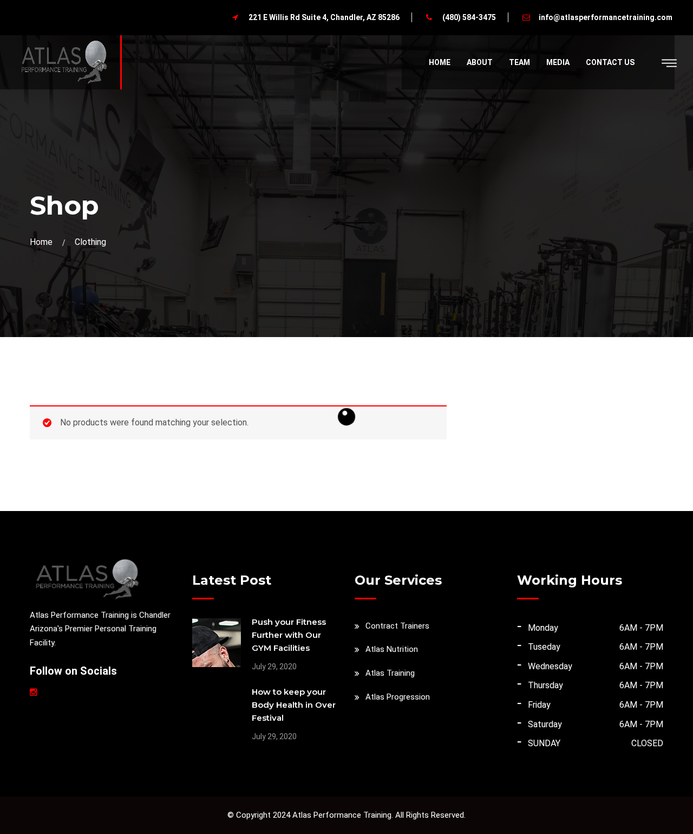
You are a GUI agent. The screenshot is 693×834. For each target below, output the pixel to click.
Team (519, 62)
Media (558, 62)
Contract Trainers (397, 626)
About (480, 62)
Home (439, 62)
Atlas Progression (397, 697)
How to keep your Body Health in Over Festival (294, 705)
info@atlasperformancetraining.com (605, 17)
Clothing (90, 242)
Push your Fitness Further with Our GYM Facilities (289, 635)
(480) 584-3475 (469, 17)
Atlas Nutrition (391, 649)
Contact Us (610, 62)
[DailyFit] (63, 61)
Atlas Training (390, 673)
